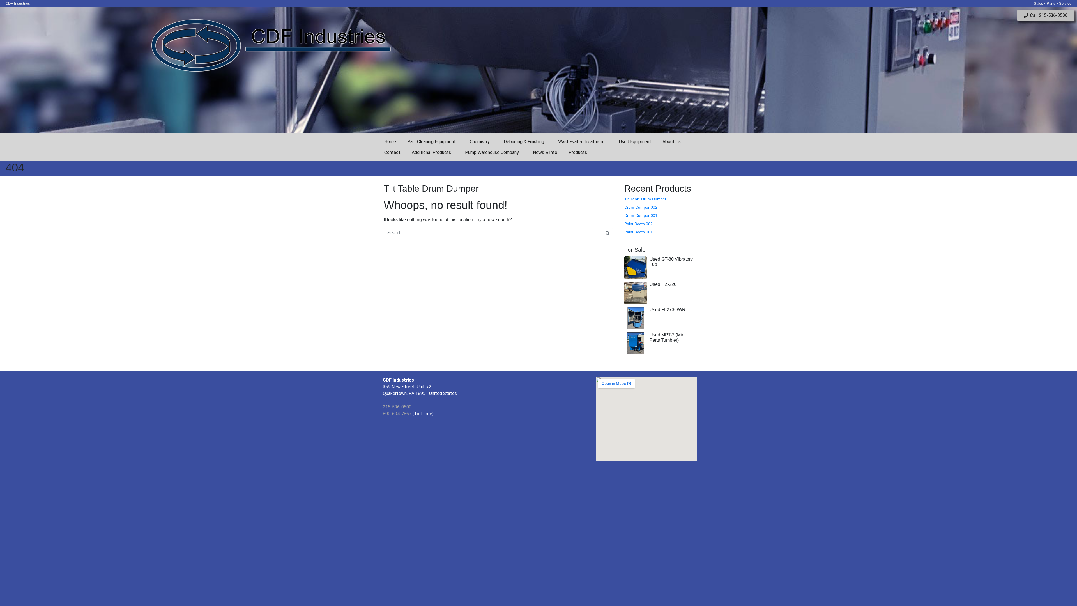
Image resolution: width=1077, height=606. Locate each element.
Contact (392, 152)
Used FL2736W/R (667, 309)
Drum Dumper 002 (640, 207)
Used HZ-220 (663, 284)
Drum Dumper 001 (640, 215)
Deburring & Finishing (524, 141)
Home (390, 141)
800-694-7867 (397, 413)
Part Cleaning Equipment (431, 141)
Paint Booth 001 (638, 232)
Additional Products (431, 152)
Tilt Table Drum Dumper (431, 188)
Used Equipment (635, 141)
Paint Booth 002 (638, 224)
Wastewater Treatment (581, 141)
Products (578, 152)
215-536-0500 (397, 407)
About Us (671, 141)
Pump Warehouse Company (492, 152)
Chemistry (480, 141)
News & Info (545, 152)
